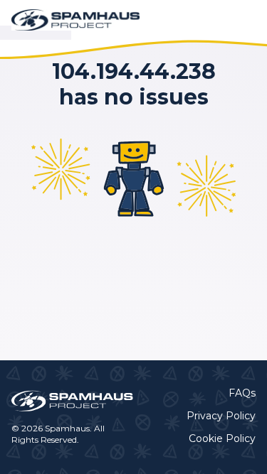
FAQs (242, 393)
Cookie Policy (222, 438)
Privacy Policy (221, 415)
